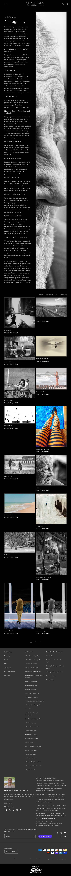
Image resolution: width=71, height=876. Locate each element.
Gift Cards (7, 675)
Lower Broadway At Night (43, 577)
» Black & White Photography (33, 746)
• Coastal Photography (31, 663)
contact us (12, 233)
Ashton (38, 318)
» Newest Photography (31, 758)
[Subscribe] (33, 836)
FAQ (5, 663)
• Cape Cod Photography (32, 656)
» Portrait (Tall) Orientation (33, 762)
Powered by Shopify (36, 857)
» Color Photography (31, 750)
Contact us (23, 266)
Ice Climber (39, 526)
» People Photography (31, 734)
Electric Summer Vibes (42, 449)
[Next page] (40, 641)
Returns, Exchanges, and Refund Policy (55, 667)
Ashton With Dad (9, 362)
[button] (4, 4)
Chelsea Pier (8, 425)
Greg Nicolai (51, 785)
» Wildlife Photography (31, 738)
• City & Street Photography (33, 659)
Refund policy (45, 857)
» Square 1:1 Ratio (30, 769)
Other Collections (30, 709)
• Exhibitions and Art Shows (33, 671)
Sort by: (41, 294)
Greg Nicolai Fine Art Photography (23, 857)
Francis (38, 487)
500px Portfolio (9, 807)
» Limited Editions (30, 754)
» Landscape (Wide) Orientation (34, 765)
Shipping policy (52, 859)
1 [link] (30, 641)
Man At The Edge (9, 631)
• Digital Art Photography (32, 667)
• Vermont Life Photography (33, 705)
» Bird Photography (30, 722)
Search (6, 659)
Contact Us (49, 656)
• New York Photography (32, 693)
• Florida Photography (31, 681)
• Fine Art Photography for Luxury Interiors (34, 676)
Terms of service (63, 857)
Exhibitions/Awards (9, 671)
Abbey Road (7, 330)
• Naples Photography (31, 685)
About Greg (7, 667)
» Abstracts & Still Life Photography (31, 714)
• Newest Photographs (31, 689)
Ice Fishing (7, 554)
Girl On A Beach (8, 515)
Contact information (62, 859)
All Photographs (29, 742)
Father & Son (8, 476)
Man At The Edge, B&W (42, 631)
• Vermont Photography (31, 697)
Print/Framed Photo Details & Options (54, 661)
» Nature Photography (31, 730)
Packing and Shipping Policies (54, 672)
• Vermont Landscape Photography (34, 701)
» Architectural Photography (33, 719)
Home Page (7, 656)
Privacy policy (54, 857)
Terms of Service (51, 676)
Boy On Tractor (8, 400)
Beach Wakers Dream (42, 358)
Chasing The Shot (41, 391)
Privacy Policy (50, 679)
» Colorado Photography (32, 726)
